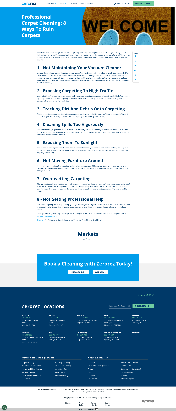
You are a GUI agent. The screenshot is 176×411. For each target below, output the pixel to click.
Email (135, 70)
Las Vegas (86, 239)
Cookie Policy (107, 404)
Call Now (99, 272)
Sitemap (68, 403)
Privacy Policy (81, 404)
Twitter (135, 61)
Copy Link (135, 80)
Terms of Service (94, 404)
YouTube (141, 295)
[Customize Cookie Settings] (4, 407)
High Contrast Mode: (10, 8)
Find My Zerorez (142, 306)
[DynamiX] (148, 401)
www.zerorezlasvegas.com (47, 216)
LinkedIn (135, 66)
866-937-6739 (123, 3)
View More (136, 332)
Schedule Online (78, 272)
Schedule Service (142, 4)
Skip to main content (10, 3)
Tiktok (153, 295)
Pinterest (135, 75)
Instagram (150, 295)
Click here (41, 220)
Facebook (135, 56)
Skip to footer (7, 5)
